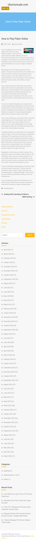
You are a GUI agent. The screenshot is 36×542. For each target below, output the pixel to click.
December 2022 (9, 418)
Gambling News (8, 188)
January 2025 (8, 313)
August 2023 (8, 384)
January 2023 (8, 414)
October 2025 (8, 275)
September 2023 (9, 380)
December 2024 (9, 317)
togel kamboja (5, 219)
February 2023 (8, 410)
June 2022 (7, 443)
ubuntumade (18, 44)
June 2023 (7, 393)
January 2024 (8, 363)
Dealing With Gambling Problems (16, 194)
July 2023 (7, 389)
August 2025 (8, 283)
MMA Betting (27, 197)
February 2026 (8, 258)
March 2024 (8, 355)
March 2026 (8, 254)
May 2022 (7, 448)
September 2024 (9, 330)
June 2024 (7, 342)
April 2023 (7, 401)
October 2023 (8, 376)
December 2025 (9, 267)
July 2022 (7, 439)
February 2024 (8, 359)
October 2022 (8, 427)
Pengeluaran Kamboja (8, 215)
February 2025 (8, 309)
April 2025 (7, 300)
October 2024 (8, 325)
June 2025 (7, 292)
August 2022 (8, 435)
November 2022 (9, 422)
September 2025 (9, 279)
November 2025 (9, 271)
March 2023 (8, 405)
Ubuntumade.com (18, 4)
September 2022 (9, 431)
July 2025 (7, 288)
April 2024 (7, 351)
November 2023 (9, 372)
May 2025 (7, 296)
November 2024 (9, 321)
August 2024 (8, 334)
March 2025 (8, 304)
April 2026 (7, 250)
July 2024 (7, 338)
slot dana (4, 223)
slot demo (4, 211)
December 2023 (9, 368)
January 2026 (8, 262)
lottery (6, 479)
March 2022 (8, 456)
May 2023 (7, 397)
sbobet (3, 227)
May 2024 (7, 347)
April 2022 (7, 452)
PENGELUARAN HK (7, 207)
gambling (7, 471)
